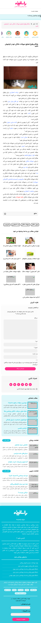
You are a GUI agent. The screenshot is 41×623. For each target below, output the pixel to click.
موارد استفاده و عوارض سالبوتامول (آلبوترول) (28, 259)
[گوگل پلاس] (18, 385)
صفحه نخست (34, 11)
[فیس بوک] (22, 385)
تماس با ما (20, 590)
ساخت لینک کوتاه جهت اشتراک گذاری (26, 389)
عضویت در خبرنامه (20, 619)
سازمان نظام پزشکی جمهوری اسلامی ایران (28, 566)
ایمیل (35, 348)
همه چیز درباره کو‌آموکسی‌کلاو (19, 484)
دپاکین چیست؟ (23, 493)
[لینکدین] (10, 385)
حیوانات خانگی (25, 225)
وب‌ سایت (35, 354)
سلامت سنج (7, 590)
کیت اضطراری (15, 225)
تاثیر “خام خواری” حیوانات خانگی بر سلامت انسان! (26, 272)
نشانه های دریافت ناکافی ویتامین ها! (15, 411)
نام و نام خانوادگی (25, 604)
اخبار (34, 24)
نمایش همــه (6, 440)
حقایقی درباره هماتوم (21, 445)
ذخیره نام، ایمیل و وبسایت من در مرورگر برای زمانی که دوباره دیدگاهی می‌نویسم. (20, 364)
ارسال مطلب (33, 590)
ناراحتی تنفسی (22, 428)
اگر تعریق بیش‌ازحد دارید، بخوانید (18, 462)
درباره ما (14, 590)
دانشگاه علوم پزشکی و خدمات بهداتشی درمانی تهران (25, 569)
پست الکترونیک (26, 611)
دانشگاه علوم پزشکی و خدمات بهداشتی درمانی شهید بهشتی (23, 576)
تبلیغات (26, 590)
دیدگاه (35, 318)
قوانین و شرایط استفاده (20, 593)
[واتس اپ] (30, 385)
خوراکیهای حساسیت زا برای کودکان (16, 420)
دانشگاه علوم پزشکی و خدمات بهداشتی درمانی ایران (25, 572)
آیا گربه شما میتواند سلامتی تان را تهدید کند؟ (28, 297)
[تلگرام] (26, 385)
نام (36, 341)
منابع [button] (35, 213)
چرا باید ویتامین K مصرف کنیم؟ (18, 476)
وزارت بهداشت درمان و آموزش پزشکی (29, 563)
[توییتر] (14, 385)
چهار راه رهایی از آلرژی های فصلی (30, 246)
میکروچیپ (7, 225)
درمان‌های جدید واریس (21, 453)
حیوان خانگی (34, 225)
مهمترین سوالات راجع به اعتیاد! (17, 403)
